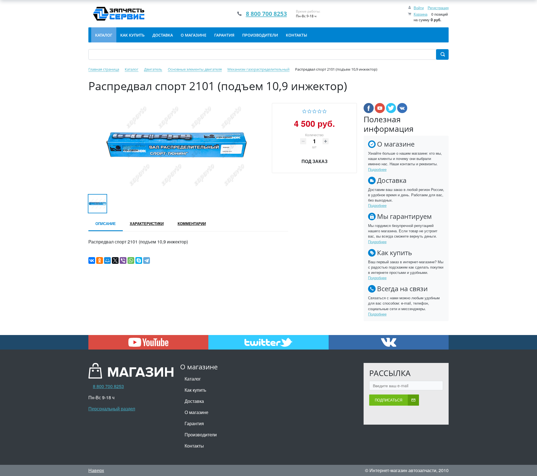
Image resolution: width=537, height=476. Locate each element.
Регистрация (438, 7)
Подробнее (377, 169)
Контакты (194, 445)
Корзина (420, 14)
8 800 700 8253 (266, 14)
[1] (304, 110)
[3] (314, 110)
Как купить (195, 390)
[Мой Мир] (107, 260)
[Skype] (138, 260)
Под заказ (315, 161)
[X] (115, 260)
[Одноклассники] (99, 260)
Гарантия (194, 423)
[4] (319, 110)
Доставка (194, 401)
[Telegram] (146, 260)
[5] (324, 110)
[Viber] (123, 260)
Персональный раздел (111, 408)
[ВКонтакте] (91, 260)
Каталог (193, 378)
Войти (419, 7)
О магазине (196, 412)
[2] (309, 110)
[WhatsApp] (131, 260)
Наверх (96, 470)
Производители (201, 434)
